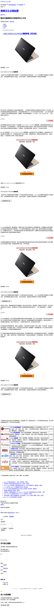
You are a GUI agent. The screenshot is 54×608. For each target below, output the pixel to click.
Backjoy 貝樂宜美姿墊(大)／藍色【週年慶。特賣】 (15, 482)
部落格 (5, 26)
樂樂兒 (2, 504)
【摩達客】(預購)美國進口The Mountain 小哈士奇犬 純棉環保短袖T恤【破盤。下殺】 (24, 492)
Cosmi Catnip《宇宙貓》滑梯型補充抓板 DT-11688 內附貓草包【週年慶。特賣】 (23, 485)
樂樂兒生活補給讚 (10, 11)
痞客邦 (9, 512)
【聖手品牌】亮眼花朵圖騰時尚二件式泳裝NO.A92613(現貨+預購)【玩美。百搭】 (23, 495)
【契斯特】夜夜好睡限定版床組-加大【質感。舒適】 (16, 483)
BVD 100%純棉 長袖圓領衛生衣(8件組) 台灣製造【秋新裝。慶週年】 (20, 488)
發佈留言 (3, 530)
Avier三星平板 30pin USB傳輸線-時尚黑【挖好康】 (15, 487)
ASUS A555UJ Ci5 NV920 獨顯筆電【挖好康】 (20, 34)
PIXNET (16, 588)
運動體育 (11, 516)
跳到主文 (3, 14)
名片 (4, 27)
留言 (13, 512)
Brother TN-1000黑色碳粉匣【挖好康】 (12, 497)
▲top (2, 519)
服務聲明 (40, 588)
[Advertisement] (27, 97)
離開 (8, 605)
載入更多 (3, 521)
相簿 (4, 24)
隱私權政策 (35, 588)
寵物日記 (12, 21)
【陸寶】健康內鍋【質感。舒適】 (11, 490)
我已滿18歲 (3, 605)
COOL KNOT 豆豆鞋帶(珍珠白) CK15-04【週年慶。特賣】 (17, 493)
